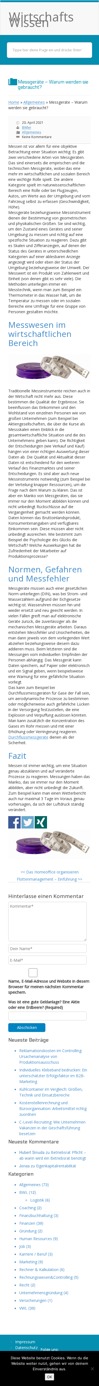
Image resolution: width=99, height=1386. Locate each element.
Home (13, 102)
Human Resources (35, 1238)
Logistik (37, 1200)
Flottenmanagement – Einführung (49, 879)
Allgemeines (34, 102)
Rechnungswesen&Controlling (46, 1277)
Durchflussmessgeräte (28, 737)
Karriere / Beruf (33, 1254)
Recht (24, 1285)
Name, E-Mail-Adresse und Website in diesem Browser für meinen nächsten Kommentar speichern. (48, 986)
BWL (23, 1192)
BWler (26, 127)
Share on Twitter (27, 822)
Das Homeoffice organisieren (50, 872)
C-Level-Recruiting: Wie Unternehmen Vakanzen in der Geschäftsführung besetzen (52, 1127)
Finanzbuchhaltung (36, 1215)
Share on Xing (41, 822)
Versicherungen (32, 1300)
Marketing (28, 1261)
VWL (23, 1308)
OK (49, 1377)
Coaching (27, 1207)
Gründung (28, 1231)
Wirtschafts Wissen (41, 19)
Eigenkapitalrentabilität (56, 1165)
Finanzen (27, 1223)
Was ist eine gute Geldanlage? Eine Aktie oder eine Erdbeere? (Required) (44, 1004)
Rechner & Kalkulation (39, 1269)
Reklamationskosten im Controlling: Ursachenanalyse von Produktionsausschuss (50, 1056)
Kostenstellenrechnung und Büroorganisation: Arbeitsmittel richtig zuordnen (53, 1108)
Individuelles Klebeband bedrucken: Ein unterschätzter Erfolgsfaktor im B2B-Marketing (53, 1075)
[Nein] (92, 1368)
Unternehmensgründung (40, 1292)
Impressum (25, 1341)
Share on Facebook (14, 822)
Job (22, 1246)
